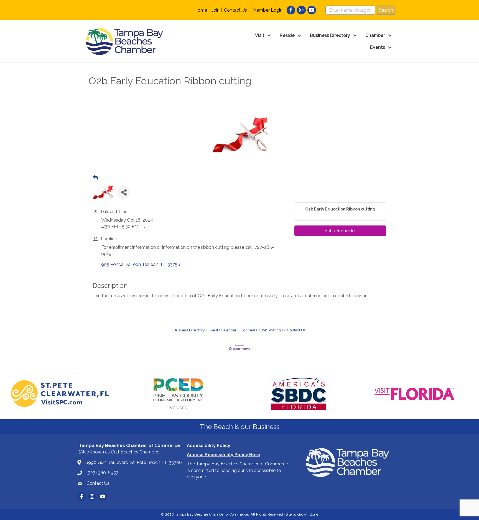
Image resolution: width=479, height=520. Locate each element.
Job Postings (272, 330)
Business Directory (330, 35)
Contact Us (235, 10)
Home (200, 10)
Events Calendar (222, 330)
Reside (287, 35)
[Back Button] (95, 178)
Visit (259, 35)
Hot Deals (249, 330)
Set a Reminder (340, 230)
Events (377, 47)
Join (216, 10)
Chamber (375, 35)
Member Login (267, 10)
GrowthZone (307, 514)
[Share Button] (124, 192)
